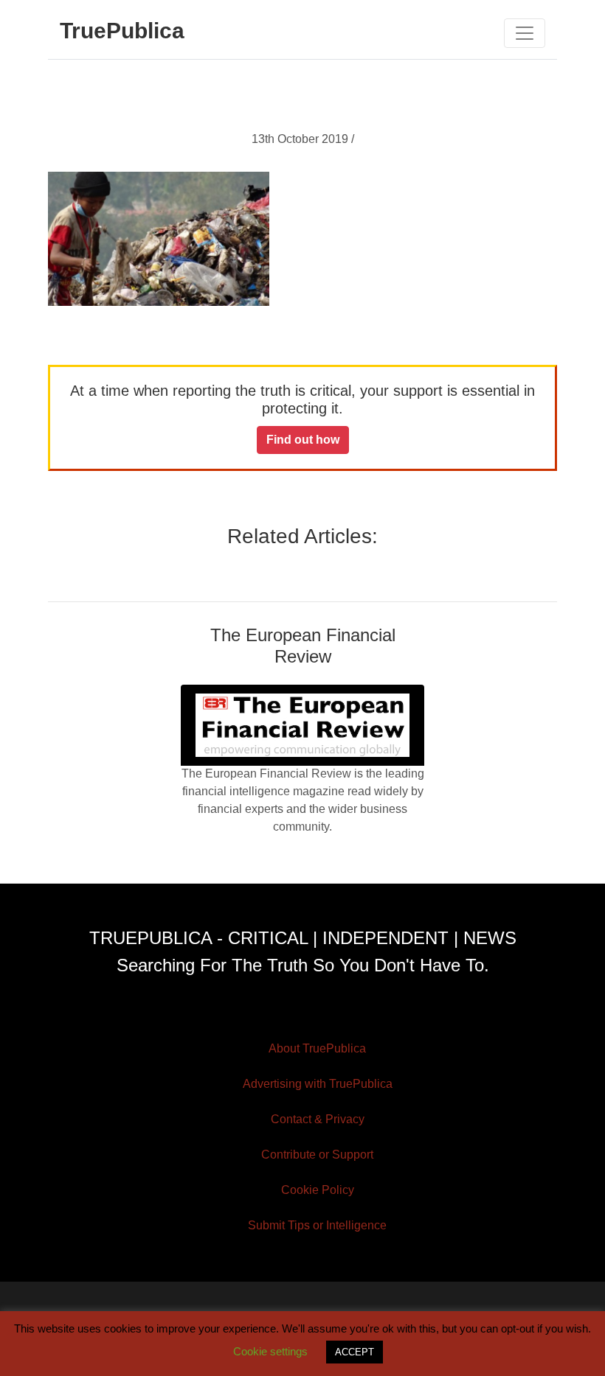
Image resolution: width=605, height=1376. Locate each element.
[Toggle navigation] (524, 33)
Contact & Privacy (317, 1119)
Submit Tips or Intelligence (317, 1225)
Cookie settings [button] (270, 1351)
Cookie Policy (317, 1190)
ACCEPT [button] (354, 1352)
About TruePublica (317, 1048)
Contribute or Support (317, 1154)
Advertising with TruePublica (318, 1084)
